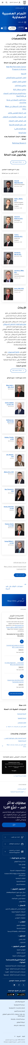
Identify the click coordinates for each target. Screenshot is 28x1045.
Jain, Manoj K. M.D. (10, 455)
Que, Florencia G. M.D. (9, 490)
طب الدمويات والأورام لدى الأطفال (14, 117)
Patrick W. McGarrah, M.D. (18, 217)
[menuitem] (12, 28)
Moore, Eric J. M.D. (9, 472)
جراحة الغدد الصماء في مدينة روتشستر (16, 101)
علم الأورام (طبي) (20, 129)
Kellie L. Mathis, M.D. (18, 199)
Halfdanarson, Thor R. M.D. (10, 421)
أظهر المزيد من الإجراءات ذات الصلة (17, 726)
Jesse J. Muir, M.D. (19, 288)
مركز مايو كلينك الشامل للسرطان (14, 324)
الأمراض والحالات (19, 8)
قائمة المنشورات (13, 352)
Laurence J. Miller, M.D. (19, 271)
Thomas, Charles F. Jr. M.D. (9, 525)
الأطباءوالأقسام (12, 28)
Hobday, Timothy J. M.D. (9, 438)
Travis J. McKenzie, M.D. (18, 235)
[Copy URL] (6, 767)
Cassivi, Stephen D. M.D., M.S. (9, 403)
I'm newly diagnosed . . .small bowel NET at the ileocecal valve (14, 663)
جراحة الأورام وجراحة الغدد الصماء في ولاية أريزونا (14, 95)
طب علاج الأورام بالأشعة (17, 125)
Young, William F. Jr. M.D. (9, 542)
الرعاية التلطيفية (22, 718)
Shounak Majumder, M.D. (18, 181)
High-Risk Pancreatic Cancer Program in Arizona (16, 68)
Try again (14, 770)
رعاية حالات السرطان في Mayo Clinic (15, 108)
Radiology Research (19, 143)
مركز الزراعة (22, 133)
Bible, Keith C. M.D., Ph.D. (10, 386)
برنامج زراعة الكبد (20, 86)
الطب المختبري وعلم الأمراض (16, 78)
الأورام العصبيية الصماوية (17, 792)
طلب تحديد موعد (20, 575)
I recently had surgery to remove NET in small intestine (15, 646)
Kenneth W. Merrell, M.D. (17, 253)
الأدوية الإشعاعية (21, 714)
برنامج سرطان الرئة (19, 90)
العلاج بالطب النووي (19, 82)
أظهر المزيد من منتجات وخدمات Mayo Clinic (16, 745)
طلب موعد (20, 22)
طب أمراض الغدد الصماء (17, 121)
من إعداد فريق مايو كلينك (19, 562)
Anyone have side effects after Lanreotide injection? (15, 681)
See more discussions (16, 693)
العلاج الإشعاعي (22, 722)
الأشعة (23, 74)
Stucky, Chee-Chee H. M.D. (9, 507)
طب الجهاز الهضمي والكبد (17, 113)
